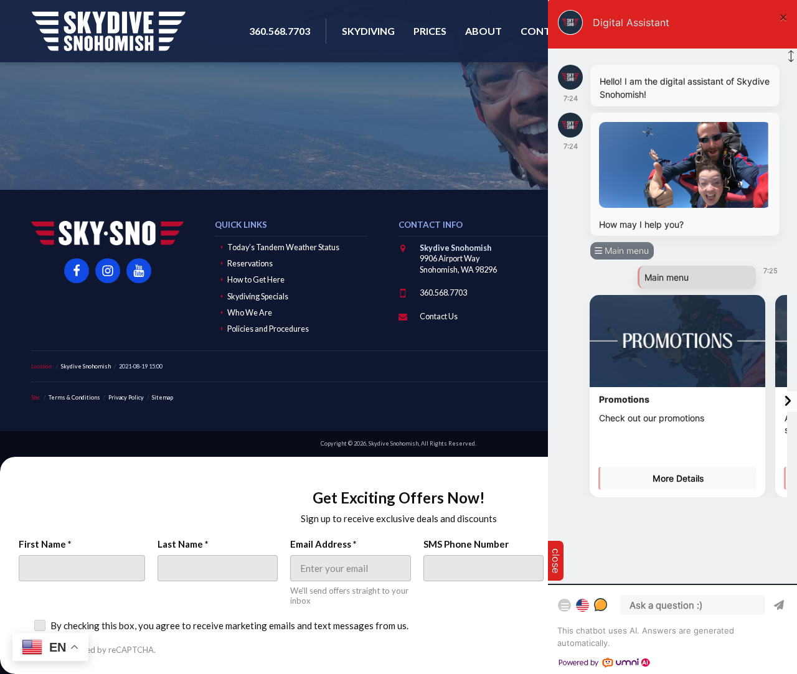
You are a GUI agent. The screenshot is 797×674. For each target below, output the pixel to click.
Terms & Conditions (74, 397)
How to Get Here (256, 279)
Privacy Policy (126, 397)
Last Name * (183, 544)
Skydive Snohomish (108, 31)
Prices (429, 31)
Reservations (250, 263)
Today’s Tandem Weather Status (283, 247)
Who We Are (249, 312)
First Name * (45, 544)
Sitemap (162, 397)
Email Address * (323, 544)
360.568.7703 (443, 292)
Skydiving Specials (257, 296)
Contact (545, 31)
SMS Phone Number (466, 544)
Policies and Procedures (268, 329)
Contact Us (439, 316)
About (483, 31)
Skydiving (368, 31)
